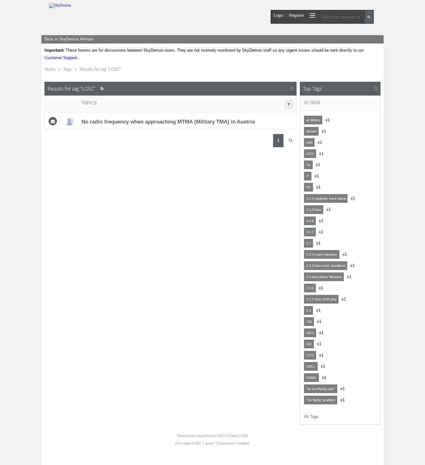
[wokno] (69, 121)
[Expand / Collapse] (291, 88)
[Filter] (288, 104)
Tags (67, 69)
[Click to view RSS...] (102, 88)
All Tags (311, 416)
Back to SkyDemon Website (69, 39)
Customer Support (60, 57)
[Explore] (312, 15)
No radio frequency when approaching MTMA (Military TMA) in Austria (168, 122)
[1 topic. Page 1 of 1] (291, 140)
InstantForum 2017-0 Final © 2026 (222, 436)
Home (50, 69)
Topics (89, 103)
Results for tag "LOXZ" (100, 69)
